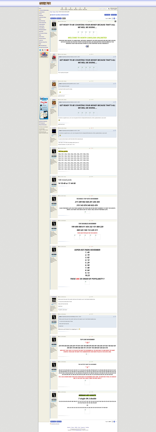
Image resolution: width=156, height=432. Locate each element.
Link (64, 18)
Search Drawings (42, 20)
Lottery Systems (42, 24)
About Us (68, 427)
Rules (40, 43)
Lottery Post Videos (42, 17)
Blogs (40, 34)
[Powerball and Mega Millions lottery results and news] (44, 57)
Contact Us (41, 40)
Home (40, 8)
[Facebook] (40, 50)
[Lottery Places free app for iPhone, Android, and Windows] (44, 119)
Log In (112, 9)
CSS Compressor (42, 122)
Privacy (72, 427)
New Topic (53, 18)
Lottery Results (41, 11)
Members (76, 9)
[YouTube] (47, 50)
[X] (42, 50)
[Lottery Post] (45, 3)
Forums (62, 9)
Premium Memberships (44, 10)
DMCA (76, 427)
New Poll (59, 18)
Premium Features (42, 38)
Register (115, 9)
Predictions (70, 9)
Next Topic (113, 14)
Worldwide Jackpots (42, 29)
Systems (80, 9)
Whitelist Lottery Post (43, 42)
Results (66, 9)
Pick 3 (57, 11)
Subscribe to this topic (55, 423)
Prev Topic (108, 14)
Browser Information (43, 124)
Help (79, 427)
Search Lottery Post (42, 22)
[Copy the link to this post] (58, 21)
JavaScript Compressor (43, 121)
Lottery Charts (41, 26)
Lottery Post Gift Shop (44, 47)
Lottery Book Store (43, 45)
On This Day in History (43, 33)
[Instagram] (45, 50)
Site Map (87, 427)
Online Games (41, 36)
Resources (85, 9)
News (40, 19)
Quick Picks (41, 31)
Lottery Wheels (41, 27)
